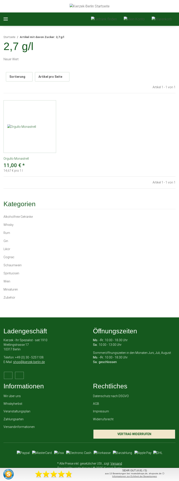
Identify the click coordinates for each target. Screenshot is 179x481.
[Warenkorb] (162, 19)
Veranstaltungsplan (16, 411)
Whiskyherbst (12, 403)
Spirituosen (11, 273)
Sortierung (17, 76)
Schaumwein (12, 265)
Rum (6, 233)
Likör (6, 249)
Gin (5, 241)
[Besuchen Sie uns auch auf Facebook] (8, 375)
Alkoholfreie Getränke (18, 216)
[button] (104, 19)
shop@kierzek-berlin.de (29, 362)
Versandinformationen (19, 427)
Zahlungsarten (13, 419)
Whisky (8, 225)
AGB (96, 403)
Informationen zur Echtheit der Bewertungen (134, 476)
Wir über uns (12, 396)
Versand (116, 463)
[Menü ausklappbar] (5, 19)
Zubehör (9, 297)
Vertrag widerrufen (134, 434)
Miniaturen (10, 289)
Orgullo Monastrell (16, 158)
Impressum (101, 411)
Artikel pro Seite (50, 76)
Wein (6, 281)
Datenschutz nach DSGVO (111, 396)
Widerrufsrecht (103, 419)
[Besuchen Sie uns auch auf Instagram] (19, 375)
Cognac (8, 257)
